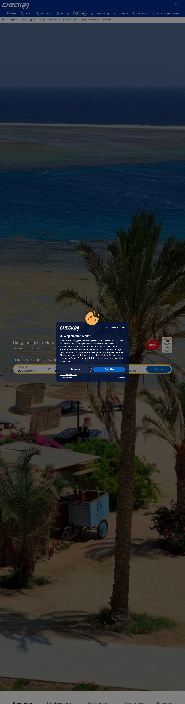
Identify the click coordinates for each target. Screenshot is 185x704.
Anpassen (76, 369)
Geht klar (109, 369)
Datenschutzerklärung (68, 375)
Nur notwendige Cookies (115, 327)
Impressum (120, 377)
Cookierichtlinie (66, 377)
